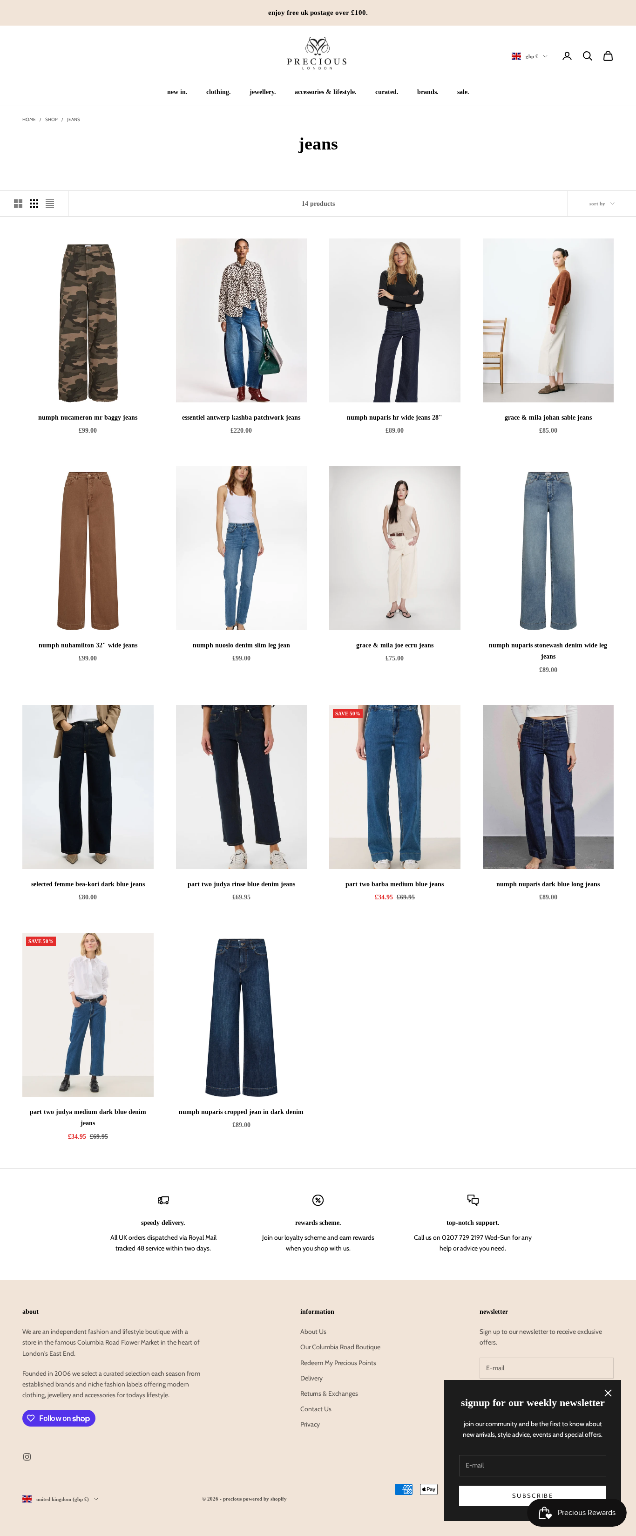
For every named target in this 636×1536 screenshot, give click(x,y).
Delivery (311, 1378)
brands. (428, 91)
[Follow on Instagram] (27, 1456)
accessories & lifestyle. (326, 91)
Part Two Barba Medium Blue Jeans (394, 884)
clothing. (218, 91)
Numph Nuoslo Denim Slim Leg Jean (241, 645)
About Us (313, 1331)
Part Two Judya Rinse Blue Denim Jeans (241, 884)
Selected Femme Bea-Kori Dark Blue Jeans (88, 884)
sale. (463, 91)
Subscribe (532, 1495)
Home (29, 119)
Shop (51, 119)
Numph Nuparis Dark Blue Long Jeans (548, 884)
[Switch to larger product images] (18, 203)
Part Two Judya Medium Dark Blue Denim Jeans (88, 1117)
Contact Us (316, 1409)
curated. (387, 91)
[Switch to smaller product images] (34, 203)
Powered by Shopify (265, 1499)
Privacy (310, 1424)
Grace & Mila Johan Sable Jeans (548, 417)
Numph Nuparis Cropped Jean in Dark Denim (241, 1111)
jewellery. (263, 91)
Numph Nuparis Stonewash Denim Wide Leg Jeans (548, 650)
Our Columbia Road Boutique (340, 1347)
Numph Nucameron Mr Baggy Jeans (87, 417)
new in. (177, 91)
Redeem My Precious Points (338, 1363)
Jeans (73, 119)
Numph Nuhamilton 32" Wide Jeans (88, 645)
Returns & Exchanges (329, 1393)
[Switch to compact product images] (50, 203)
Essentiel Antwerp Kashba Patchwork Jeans (241, 417)
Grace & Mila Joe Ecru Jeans (394, 645)
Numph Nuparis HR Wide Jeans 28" (394, 417)
